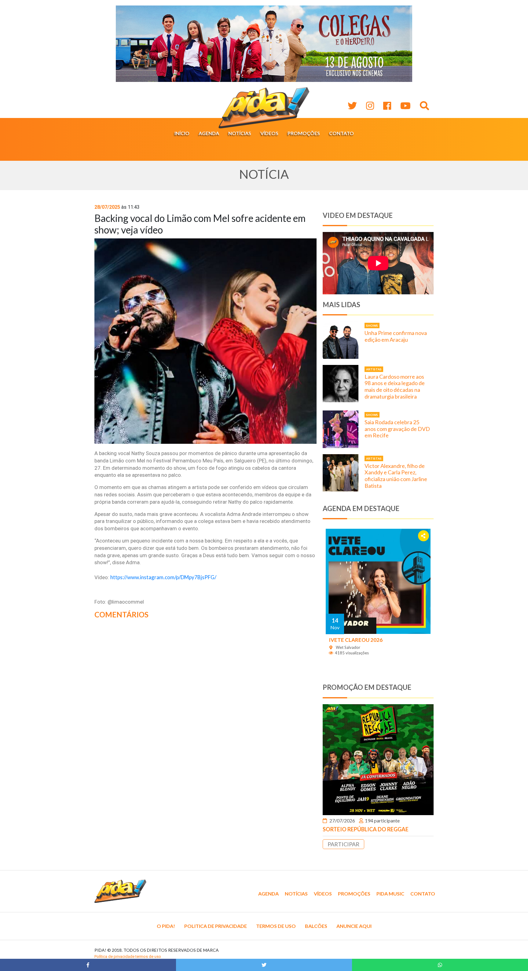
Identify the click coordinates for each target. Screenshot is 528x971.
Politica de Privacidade (215, 926)
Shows (372, 325)
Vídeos (269, 133)
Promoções (304, 133)
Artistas (374, 369)
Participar (343, 844)
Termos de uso (276, 926)
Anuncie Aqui (354, 926)
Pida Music (390, 893)
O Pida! (166, 926)
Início (181, 133)
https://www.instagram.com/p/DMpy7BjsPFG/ (163, 577)
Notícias (239, 133)
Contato (341, 133)
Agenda (209, 133)
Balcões (316, 926)
